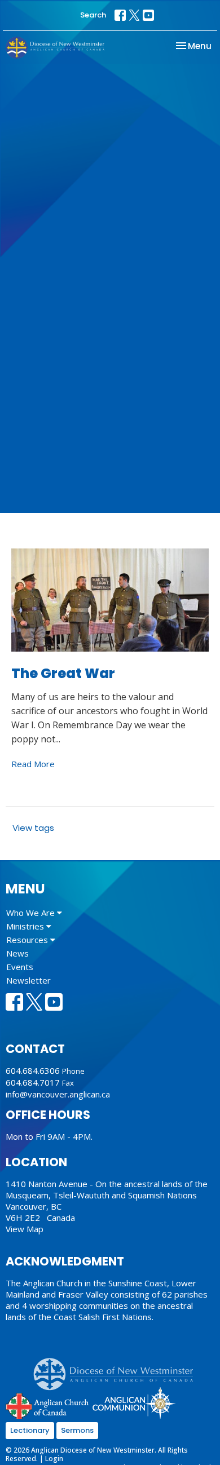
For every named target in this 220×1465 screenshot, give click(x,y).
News (17, 953)
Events (19, 966)
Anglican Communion (134, 1403)
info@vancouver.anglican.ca (58, 1094)
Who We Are (31, 912)
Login (54, 1458)
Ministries (26, 926)
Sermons (77, 1430)
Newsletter (28, 980)
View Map (24, 1228)
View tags (33, 828)
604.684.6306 (33, 1070)
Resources (28, 939)
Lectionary (30, 1430)
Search (93, 15)
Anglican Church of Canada (48, 1405)
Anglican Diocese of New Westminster (117, 1368)
